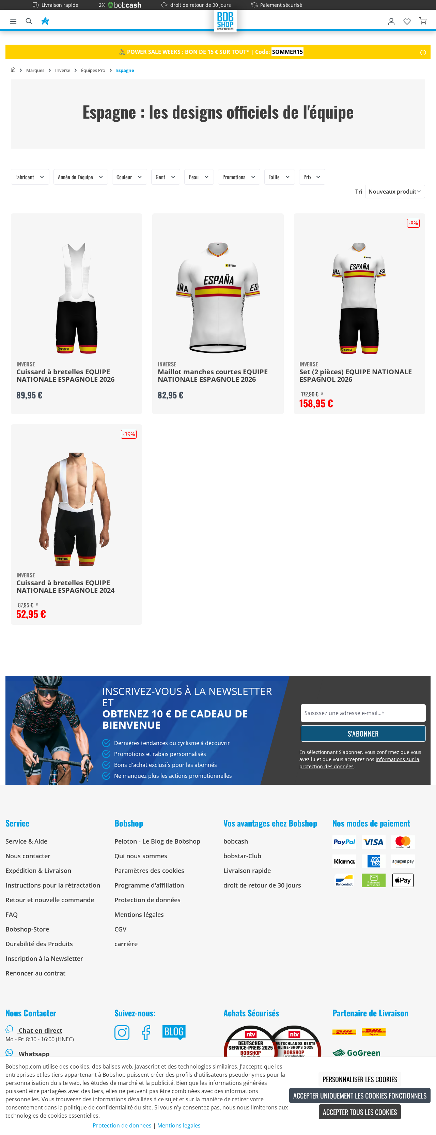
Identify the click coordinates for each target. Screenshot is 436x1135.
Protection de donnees (122, 1125)
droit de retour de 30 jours (200, 5)
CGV (120, 929)
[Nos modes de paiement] (381, 864)
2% (102, 5)
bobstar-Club (242, 856)
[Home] (13, 70)
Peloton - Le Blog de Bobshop (157, 841)
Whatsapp (33, 1054)
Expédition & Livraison (38, 870)
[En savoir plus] (423, 51)
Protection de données (147, 900)
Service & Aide (26, 841)
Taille (275, 177)
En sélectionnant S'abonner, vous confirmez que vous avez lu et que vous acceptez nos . (360, 759)
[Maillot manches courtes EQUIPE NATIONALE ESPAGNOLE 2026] (218, 298)
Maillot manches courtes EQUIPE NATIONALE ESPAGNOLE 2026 (213, 376)
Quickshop (77, 313)
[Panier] (423, 20)
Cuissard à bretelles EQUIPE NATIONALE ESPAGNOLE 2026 (65, 376)
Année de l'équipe (76, 177)
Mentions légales (139, 914)
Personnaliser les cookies (360, 1079)
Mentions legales (179, 1125)
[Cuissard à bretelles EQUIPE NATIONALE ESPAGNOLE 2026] (76, 298)
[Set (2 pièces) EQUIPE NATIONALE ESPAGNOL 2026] (359, 298)
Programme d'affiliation (149, 885)
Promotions (234, 177)
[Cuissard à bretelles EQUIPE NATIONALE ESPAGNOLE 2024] (76, 509)
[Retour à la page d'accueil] (225, 20)
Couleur (124, 177)
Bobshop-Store (27, 929)
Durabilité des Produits (39, 944)
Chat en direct (40, 1030)
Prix (308, 177)
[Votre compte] (391, 20)
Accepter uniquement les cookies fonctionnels (359, 1095)
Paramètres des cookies (149, 870)
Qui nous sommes (140, 856)
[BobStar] (45, 20)
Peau (194, 177)
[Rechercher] (29, 20)
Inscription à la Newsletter (44, 958)
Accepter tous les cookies (360, 1112)
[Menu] (13, 20)
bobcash (235, 841)
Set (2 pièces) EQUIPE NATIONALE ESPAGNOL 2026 (355, 376)
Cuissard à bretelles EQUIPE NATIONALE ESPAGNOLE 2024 (65, 587)
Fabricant (25, 177)
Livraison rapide (60, 5)
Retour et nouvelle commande (49, 900)
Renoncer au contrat (35, 973)
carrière (126, 944)
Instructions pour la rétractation (52, 885)
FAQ (11, 914)
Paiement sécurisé (281, 5)
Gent (161, 177)
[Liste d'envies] (407, 20)
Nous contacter (27, 856)
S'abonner (363, 733)
